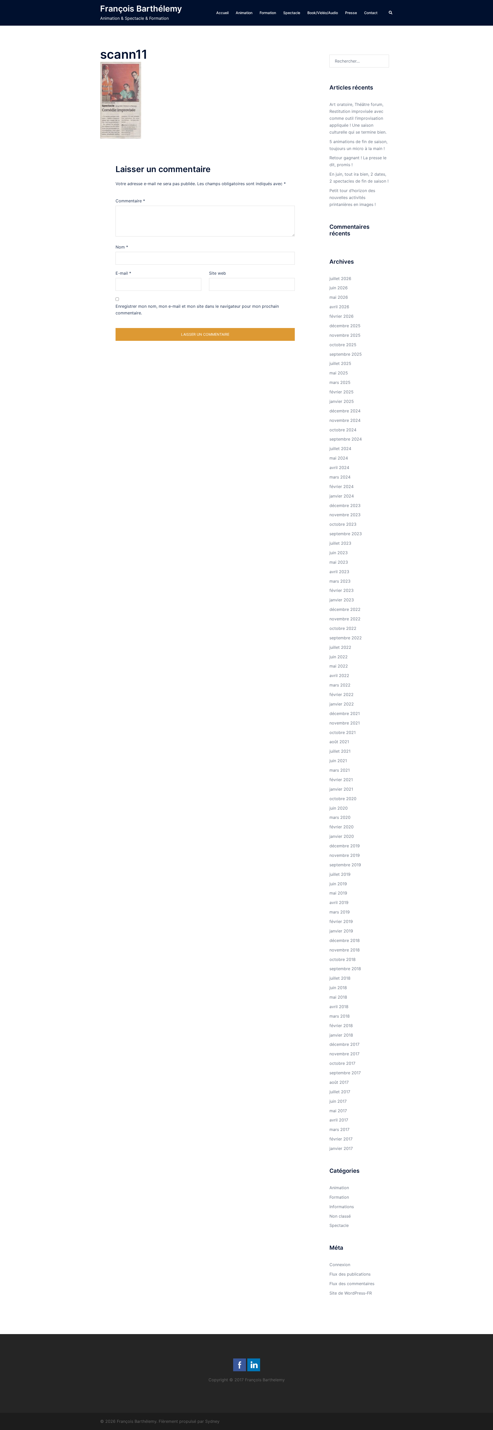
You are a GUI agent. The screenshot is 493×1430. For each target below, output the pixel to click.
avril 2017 (338, 1120)
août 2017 (339, 1082)
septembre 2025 (345, 354)
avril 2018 (338, 1006)
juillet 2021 (339, 751)
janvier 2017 (341, 1148)
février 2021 (341, 779)
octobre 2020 (342, 798)
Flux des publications (350, 1274)
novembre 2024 (345, 420)
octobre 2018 (342, 959)
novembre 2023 (345, 514)
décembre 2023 (345, 505)
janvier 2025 (341, 401)
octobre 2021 (342, 732)
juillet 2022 (340, 647)
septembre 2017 (345, 1072)
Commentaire (130, 200)
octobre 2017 (342, 1063)
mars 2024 (339, 477)
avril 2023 (339, 571)
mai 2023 (338, 562)
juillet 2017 (339, 1091)
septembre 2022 (345, 637)
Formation (268, 13)
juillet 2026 (340, 278)
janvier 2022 (341, 704)
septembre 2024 (345, 439)
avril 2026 (339, 306)
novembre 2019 (344, 855)
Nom (122, 247)
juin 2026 (338, 287)
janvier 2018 (341, 1035)
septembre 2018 (345, 968)
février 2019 (341, 921)
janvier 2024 (341, 496)
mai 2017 (338, 1110)
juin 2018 (338, 987)
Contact (370, 13)
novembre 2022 (345, 618)
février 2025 (341, 391)
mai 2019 (338, 893)
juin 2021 (338, 760)
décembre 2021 (344, 713)
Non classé (340, 1216)
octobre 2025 (342, 344)
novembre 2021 (344, 723)
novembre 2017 (344, 1053)
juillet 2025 (340, 363)
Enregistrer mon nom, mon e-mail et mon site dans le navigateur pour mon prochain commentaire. (197, 310)
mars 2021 (339, 770)
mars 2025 (339, 382)
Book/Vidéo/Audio (322, 13)
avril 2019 (338, 902)
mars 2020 (339, 817)
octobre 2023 (342, 524)
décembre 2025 (345, 325)
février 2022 (341, 694)
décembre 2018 (344, 940)
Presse (351, 13)
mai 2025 (338, 372)
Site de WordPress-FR (350, 1293)
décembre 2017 (344, 1044)
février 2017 (341, 1138)
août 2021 (339, 741)
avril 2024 (339, 467)
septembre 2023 (345, 533)
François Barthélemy (141, 9)
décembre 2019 (344, 845)
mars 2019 (339, 912)
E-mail (123, 273)
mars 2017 (339, 1129)
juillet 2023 (340, 543)
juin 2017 (338, 1101)
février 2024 (341, 486)
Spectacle (291, 13)
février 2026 (341, 316)
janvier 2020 (341, 836)
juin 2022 (338, 656)
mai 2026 (338, 297)
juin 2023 (338, 552)
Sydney (212, 1421)
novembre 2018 (344, 949)
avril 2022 (339, 675)
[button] (391, 13)
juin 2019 (338, 883)
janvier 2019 (341, 931)
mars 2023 (339, 581)
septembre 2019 (345, 864)
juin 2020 (338, 808)
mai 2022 (338, 666)
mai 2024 (338, 458)
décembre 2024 (345, 410)
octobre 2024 (342, 429)
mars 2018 (339, 1016)
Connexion (339, 1264)
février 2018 (341, 1025)
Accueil (222, 13)
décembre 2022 (345, 609)
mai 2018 (338, 997)
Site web (217, 273)
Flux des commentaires (351, 1283)
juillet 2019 (339, 874)
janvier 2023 (341, 599)
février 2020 (341, 826)
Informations (341, 1206)
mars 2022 (339, 685)
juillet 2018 (339, 978)
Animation (244, 13)
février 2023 (341, 590)
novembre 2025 (345, 335)
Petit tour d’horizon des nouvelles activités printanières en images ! (352, 197)
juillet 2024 (340, 448)
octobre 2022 (342, 628)
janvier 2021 (341, 789)
